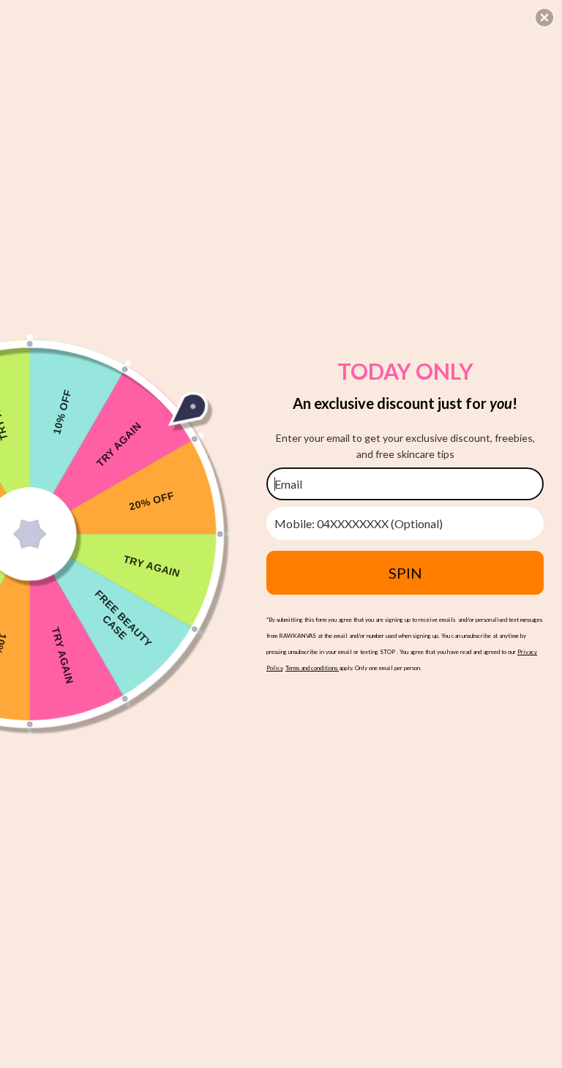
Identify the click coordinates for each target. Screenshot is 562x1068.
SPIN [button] (405, 573)
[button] (544, 17)
